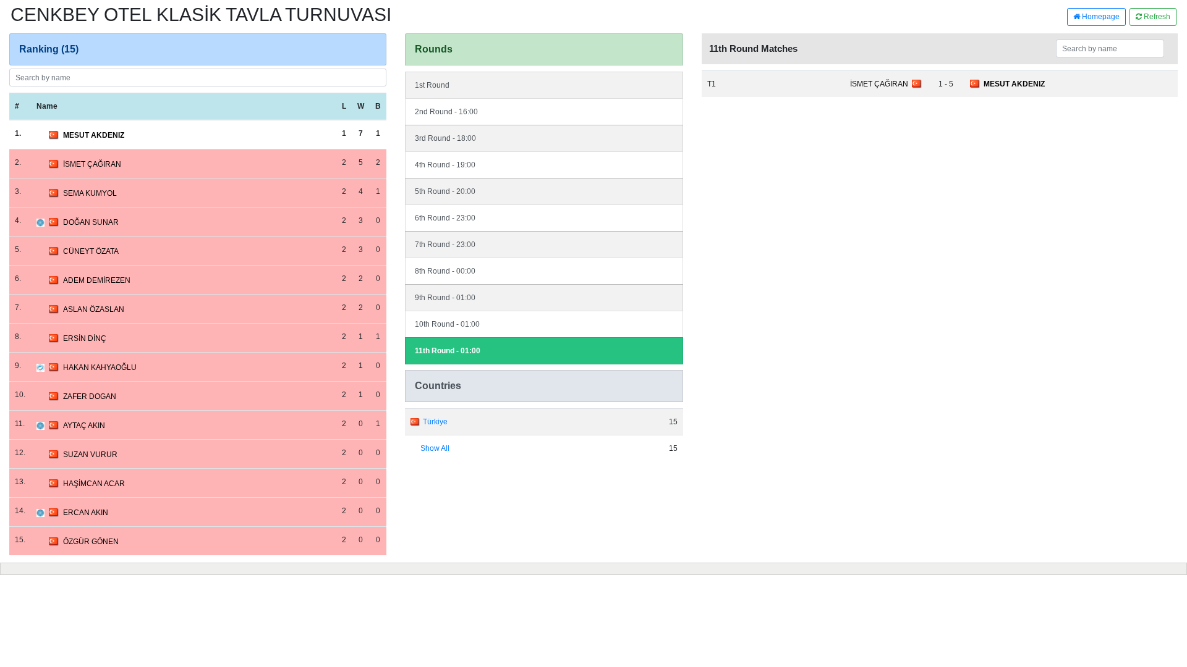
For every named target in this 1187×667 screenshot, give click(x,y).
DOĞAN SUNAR (91, 222)
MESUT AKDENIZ (93, 135)
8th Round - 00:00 (445, 271)
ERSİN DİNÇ (84, 338)
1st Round (432, 85)
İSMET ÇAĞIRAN (92, 164)
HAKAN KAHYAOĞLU (100, 367)
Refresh (1156, 16)
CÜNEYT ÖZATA (91, 251)
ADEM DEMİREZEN (96, 280)
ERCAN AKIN (85, 512)
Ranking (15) (49, 49)
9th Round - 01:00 (445, 297)
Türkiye (435, 421)
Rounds (434, 49)
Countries (438, 385)
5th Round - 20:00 (445, 191)
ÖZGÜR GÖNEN (91, 541)
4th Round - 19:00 (445, 165)
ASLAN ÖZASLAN (93, 309)
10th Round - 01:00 (447, 324)
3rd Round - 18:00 (445, 138)
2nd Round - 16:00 (446, 111)
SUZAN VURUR (90, 454)
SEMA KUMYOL (90, 193)
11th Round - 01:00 (447, 350)
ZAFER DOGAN (89, 396)
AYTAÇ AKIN (84, 425)
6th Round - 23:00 (445, 218)
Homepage (1100, 16)
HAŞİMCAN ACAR (94, 483)
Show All (434, 448)
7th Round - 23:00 (445, 244)
